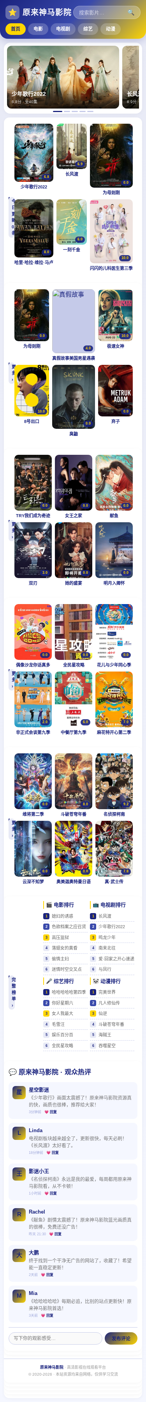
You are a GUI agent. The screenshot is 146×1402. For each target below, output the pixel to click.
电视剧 (63, 29)
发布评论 (121, 1339)
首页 (15, 29)
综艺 (88, 29)
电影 (38, 29)
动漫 (110, 29)
